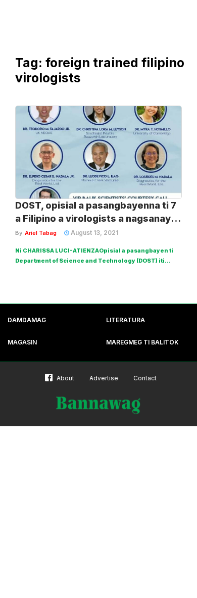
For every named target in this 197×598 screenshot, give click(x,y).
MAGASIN (22, 342)
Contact (145, 378)
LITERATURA (125, 320)
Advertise (103, 378)
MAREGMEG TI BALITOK (142, 342)
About (65, 378)
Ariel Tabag (41, 232)
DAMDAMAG (27, 320)
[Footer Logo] (98, 405)
